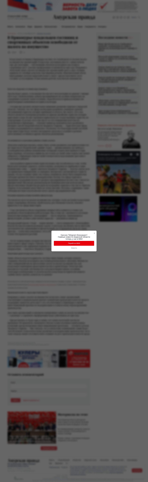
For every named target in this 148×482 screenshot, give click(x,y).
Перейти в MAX (74, 243)
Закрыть (74, 248)
